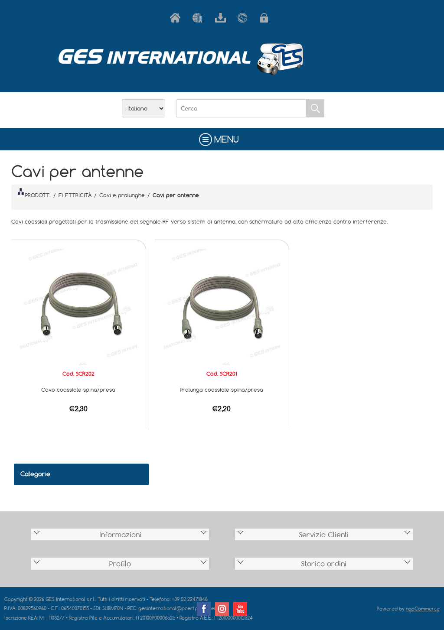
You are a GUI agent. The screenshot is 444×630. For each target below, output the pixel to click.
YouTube (240, 609)
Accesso (267, 18)
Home (177, 18)
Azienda (199, 18)
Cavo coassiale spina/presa (78, 389)
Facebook (204, 609)
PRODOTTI (38, 195)
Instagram (222, 609)
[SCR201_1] (222, 306)
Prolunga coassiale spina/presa (221, 389)
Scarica (222, 18)
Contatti (244, 18)
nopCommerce (423, 608)
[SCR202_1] (78, 306)
